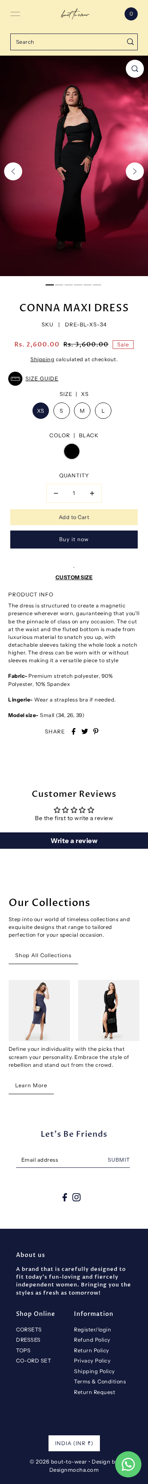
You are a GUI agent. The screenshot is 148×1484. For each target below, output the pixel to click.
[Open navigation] (15, 13)
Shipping (42, 359)
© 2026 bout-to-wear (58, 1461)
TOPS (23, 1350)
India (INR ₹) (74, 1443)
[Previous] (13, 171)
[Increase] (92, 493)
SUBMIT (119, 1160)
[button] (74, 378)
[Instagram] (76, 1197)
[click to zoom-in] (135, 69)
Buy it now (74, 539)
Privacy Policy (92, 1361)
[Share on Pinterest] (95, 731)
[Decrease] (56, 493)
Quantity (74, 475)
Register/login (92, 1330)
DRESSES (28, 1340)
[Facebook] (64, 1197)
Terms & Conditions (100, 1381)
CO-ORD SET (33, 1361)
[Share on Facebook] (73, 731)
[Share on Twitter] (84, 731)
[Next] (135, 171)
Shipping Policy (94, 1371)
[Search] (130, 42)
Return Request (94, 1392)
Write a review (74, 840)
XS (40, 410)
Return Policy (91, 1350)
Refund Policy (92, 1340)
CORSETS (29, 1330)
